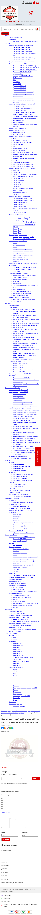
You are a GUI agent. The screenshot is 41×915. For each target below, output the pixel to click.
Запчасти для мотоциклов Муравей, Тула (24, 58)
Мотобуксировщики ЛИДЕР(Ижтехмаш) (20, 408)
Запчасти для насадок (19, 613)
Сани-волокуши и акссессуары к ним (23, 450)
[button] (35, 736)
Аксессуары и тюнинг (15, 547)
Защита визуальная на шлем (21, 595)
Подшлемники (17, 692)
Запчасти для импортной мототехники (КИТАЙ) (22, 104)
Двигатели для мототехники (17, 362)
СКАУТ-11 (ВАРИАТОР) (19, 398)
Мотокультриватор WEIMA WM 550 (23, 152)
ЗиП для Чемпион (18, 182)
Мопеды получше (18, 468)
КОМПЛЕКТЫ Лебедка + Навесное (22, 458)
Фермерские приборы (15, 627)
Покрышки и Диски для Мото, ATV (19, 273)
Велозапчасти (13, 513)
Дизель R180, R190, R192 (20, 140)
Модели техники (17, 545)
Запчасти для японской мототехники (19, 196)
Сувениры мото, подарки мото (17, 585)
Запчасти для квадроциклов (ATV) (22, 108)
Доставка (4, 869)
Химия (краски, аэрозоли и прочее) (23, 251)
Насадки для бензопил (15, 611)
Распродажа (12, 39)
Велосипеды (12, 500)
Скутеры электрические (19, 484)
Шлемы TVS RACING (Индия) (21, 662)
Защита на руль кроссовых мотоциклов (24, 575)
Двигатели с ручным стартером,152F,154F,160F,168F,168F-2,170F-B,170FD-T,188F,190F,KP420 (25, 329)
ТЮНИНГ (15, 571)
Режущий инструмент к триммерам (23, 188)
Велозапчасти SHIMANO (19, 527)
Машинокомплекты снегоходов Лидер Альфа (26, 436)
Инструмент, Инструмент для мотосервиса (21, 623)
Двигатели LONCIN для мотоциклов (23, 370)
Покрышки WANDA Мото (20, 279)
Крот (14, 146)
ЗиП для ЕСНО (17, 194)
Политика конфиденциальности (12, 883)
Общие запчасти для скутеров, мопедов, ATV (25, 118)
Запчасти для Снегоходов (16, 215)
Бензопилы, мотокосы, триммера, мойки (20, 615)
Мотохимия (16, 261)
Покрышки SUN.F (18, 283)
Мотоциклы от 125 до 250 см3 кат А (23, 474)
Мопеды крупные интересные (21, 466)
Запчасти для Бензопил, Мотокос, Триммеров (22, 168)
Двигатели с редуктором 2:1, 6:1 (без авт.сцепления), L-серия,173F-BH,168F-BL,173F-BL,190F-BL (26, 339)
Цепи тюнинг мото (18, 122)
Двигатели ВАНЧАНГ (19, 366)
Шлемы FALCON (17, 643)
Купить (35, 778)
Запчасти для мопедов (19, 110)
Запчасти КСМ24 (17, 301)
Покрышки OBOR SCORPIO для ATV (22, 293)
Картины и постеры (18, 589)
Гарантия (4, 876)
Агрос (14, 138)
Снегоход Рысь (17, 231)
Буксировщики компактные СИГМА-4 (23, 426)
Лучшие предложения (15, 37)
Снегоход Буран (17, 229)
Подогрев (15, 607)
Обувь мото (16, 686)
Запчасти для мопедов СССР (17, 130)
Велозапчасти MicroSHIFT (20, 529)
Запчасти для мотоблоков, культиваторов (20, 136)
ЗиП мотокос (16, 186)
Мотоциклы (12, 472)
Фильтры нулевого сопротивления (22, 249)
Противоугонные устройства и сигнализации (25, 603)
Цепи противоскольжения (20, 295)
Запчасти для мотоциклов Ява (21, 60)
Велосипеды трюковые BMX (21, 506)
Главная (4, 862)
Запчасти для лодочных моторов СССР (23, 237)
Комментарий (5, 828)
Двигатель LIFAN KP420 (19, 90)
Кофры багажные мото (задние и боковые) (21, 577)
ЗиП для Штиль (17, 184)
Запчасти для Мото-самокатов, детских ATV (25, 267)
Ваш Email (4, 832)
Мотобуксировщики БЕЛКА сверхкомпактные (26, 410)
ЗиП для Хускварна (18, 180)
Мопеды (11, 462)
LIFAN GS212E (16, 82)
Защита (15, 672)
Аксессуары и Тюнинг (11, 535)
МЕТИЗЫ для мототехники (20, 567)
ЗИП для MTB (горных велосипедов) (23, 523)
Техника (7, 460)
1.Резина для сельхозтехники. (21, 162)
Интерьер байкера (18, 587)
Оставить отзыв (5, 812)
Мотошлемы (12, 641)
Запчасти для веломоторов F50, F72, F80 (20, 511)
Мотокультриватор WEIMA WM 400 (23, 164)
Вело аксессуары (17, 515)
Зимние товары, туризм (15, 704)
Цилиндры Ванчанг (18, 120)
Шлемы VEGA (16, 666)
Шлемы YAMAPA (17, 651)
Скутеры (11, 482)
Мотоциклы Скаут (18, 396)
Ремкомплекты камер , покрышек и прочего (25, 525)
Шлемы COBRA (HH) (18, 655)
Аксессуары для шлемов (20, 553)
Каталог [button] (5, 33)
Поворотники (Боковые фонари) (22, 597)
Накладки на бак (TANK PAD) (21, 549)
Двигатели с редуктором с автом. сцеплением (26, 323)
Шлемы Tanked (17, 649)
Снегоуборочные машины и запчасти (19, 490)
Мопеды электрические (19, 470)
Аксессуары (16, 170)
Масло (15, 243)
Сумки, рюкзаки (17, 694)
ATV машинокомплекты (19, 394)
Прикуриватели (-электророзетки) (22, 605)
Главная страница (6, 711)
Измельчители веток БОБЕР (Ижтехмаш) (24, 629)
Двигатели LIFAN (13, 307)
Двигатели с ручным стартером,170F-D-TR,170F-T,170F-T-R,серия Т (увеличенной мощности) (24, 311)
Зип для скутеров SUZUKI (20, 205)
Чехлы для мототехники (16, 579)
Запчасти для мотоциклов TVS (17, 128)
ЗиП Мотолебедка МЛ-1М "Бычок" (23, 142)
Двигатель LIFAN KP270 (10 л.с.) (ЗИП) (23, 92)
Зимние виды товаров (19, 706)
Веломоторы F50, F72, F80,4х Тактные (19, 509)
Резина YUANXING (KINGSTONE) (22, 291)
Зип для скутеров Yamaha (20, 207)
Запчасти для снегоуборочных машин (19, 297)
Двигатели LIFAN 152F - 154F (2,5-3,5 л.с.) (24, 66)
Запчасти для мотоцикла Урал (21, 50)
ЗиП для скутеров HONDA (20, 213)
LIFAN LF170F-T (17, 84)
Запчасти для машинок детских (22, 496)
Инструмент (8, 609)
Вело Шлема (12, 702)
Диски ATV (16, 281)
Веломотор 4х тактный (19, 132)
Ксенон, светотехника (19, 601)
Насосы (15, 247)
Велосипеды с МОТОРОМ (16, 531)
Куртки (15, 700)
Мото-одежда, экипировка (16, 678)
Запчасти (7, 43)
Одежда (15, 639)
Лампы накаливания (19, 257)
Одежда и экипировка (11, 633)
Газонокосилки (17, 172)
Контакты (4, 879)
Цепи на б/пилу (17, 190)
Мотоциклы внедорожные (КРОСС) (22, 480)
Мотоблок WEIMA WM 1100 (20, 150)
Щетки (15, 555)
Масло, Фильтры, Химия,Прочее (18, 241)
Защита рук (12, 573)
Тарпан (15, 160)
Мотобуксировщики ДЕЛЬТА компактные (24, 412)
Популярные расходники (20, 192)
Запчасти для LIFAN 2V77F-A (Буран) (23, 76)
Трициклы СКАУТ (17, 400)
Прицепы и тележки (14, 492)
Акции (7, 35)
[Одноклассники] (5, 728)
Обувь (14, 674)
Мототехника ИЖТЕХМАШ (12, 388)
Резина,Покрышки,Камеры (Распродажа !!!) (25, 41)
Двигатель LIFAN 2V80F (19, 86)
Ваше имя (25, 832)
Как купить (4, 865)
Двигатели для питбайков (20, 364)
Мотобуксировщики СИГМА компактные (24, 438)
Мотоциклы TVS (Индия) (20, 476)
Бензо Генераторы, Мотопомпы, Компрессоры (26, 621)
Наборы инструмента (15, 631)
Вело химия (16, 519)
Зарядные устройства (19, 245)
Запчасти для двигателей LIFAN (18, 64)
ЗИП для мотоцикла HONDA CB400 (22, 198)
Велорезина (16, 521)
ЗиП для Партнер (18, 178)
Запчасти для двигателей (20, 106)
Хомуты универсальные (19, 253)
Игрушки (11, 543)
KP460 (14, 80)
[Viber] (8, 728)
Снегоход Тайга (17, 233)
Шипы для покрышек (19, 289)
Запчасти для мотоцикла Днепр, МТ (23, 52)
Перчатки (15, 637)
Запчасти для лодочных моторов (18, 235)
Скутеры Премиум (18, 486)
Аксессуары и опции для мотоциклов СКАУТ (25, 406)
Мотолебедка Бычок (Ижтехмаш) (18, 456)
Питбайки (12, 488)
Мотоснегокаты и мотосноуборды (22, 440)
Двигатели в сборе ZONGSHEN (21, 378)
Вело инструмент (17, 517)
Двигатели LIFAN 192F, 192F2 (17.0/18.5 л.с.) (25, 70)
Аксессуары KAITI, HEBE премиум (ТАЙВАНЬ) (25, 557)
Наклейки (16, 551)
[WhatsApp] (10, 728)
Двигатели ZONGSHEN (19, 368)
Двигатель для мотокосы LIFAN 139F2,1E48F (25, 325)
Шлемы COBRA (17, 653)
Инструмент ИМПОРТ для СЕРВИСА (22, 625)
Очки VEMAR (16, 698)
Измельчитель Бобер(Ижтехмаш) (18, 390)
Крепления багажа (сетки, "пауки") (23, 565)
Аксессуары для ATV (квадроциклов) (23, 559)
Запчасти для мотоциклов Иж (21, 48)
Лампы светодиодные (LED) (20, 259)
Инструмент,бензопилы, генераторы (19, 617)
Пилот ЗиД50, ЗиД (18, 134)
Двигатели (8, 303)
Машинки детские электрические (18, 494)
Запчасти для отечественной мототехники (21, 45)
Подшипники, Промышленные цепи (23, 255)
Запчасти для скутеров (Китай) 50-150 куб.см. (26, 116)
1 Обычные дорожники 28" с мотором (23, 533)
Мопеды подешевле (18, 464)
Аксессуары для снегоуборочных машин (24, 299)
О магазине (5, 872)
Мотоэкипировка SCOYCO (16, 668)
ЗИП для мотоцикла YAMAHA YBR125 (23, 201)
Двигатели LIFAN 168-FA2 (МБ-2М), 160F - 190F (26, 68)
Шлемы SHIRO (17, 647)
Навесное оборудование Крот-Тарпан (23, 158)
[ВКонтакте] (2, 728)
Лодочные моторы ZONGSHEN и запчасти (24, 239)
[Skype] (13, 728)
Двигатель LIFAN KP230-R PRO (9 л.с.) (23, 98)
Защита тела (16, 680)
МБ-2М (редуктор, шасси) (20, 148)
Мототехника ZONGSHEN (20, 478)
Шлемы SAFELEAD (18, 645)
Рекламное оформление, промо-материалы (25, 591)
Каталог (14, 711)
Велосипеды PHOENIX (15, 504)
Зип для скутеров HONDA (20, 203)
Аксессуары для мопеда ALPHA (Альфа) (24, 561)
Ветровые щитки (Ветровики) (17, 583)
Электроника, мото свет (15, 593)
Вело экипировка (14, 635)
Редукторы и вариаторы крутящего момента (21, 62)
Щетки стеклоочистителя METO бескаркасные (22, 537)
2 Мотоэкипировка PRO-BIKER (21, 696)
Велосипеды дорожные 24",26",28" (23, 502)
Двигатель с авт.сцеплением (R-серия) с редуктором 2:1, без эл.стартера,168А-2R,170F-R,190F (26, 349)
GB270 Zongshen (17, 78)
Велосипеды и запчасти (12, 498)
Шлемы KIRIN (16, 664)
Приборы (15, 599)
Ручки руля (16, 569)
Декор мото (16, 563)
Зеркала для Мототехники (16, 581)
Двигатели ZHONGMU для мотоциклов (24, 372)
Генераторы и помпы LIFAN (20, 619)
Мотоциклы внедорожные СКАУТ (18, 392)
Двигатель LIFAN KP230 (19, 88)
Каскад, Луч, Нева (18, 144)
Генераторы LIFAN (14, 305)
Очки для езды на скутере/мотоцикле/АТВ (25, 688)
